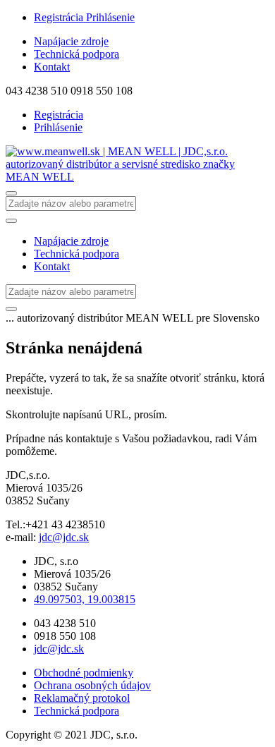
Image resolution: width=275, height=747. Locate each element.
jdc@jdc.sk (64, 537)
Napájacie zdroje (71, 41)
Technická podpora (76, 54)
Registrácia (60, 17)
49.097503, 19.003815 (84, 599)
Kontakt (52, 67)
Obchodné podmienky (83, 673)
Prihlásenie (110, 17)
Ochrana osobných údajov (92, 685)
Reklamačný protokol (82, 698)
